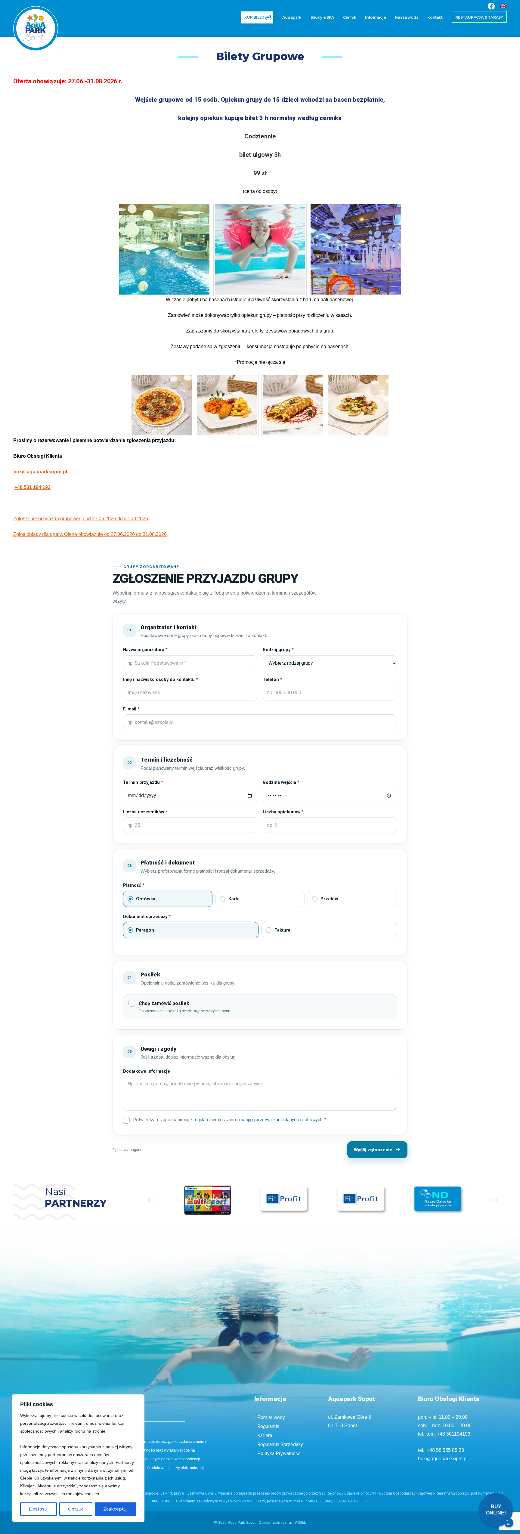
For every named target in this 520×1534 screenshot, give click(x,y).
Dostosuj (38, 1509)
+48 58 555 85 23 (445, 1450)
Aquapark (224, 21)
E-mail (131, 709)
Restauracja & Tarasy (470, 21)
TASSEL (299, 1522)
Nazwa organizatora (145, 649)
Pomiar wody (271, 1417)
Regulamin (268, 1426)
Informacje (335, 21)
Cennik (301, 21)
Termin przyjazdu (143, 782)
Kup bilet (173, 21)
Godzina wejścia (281, 782)
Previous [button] (152, 1200)
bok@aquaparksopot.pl (443, 1458)
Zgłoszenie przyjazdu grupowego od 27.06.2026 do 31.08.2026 (80, 518)
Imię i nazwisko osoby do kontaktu (160, 679)
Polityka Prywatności (279, 1453)
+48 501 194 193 (32, 487)
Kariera (264, 1435)
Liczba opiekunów (283, 812)
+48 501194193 (453, 1434)
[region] (78, 1458)
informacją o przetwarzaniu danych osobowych (276, 1119)
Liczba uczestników (145, 812)
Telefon (272, 679)
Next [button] (493, 1200)
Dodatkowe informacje (146, 1071)
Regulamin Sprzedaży (280, 1444)
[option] (240, 1200)
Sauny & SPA (265, 21)
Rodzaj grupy (278, 649)
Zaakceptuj (115, 1509)
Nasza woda (377, 21)
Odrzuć (76, 1509)
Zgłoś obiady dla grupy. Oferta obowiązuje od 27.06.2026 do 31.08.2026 (90, 534)
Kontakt (414, 21)
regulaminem (206, 1119)
